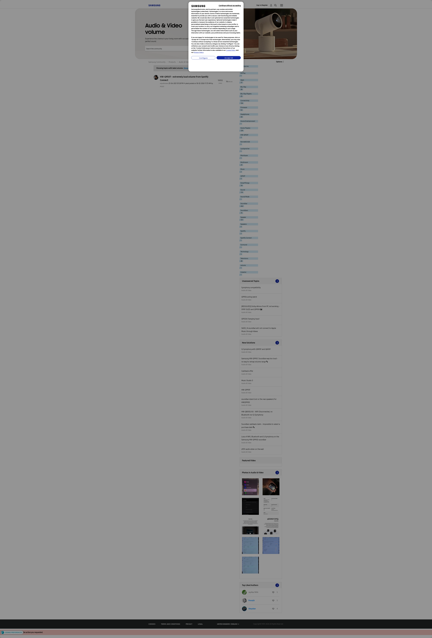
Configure (203, 58)
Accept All (229, 58)
